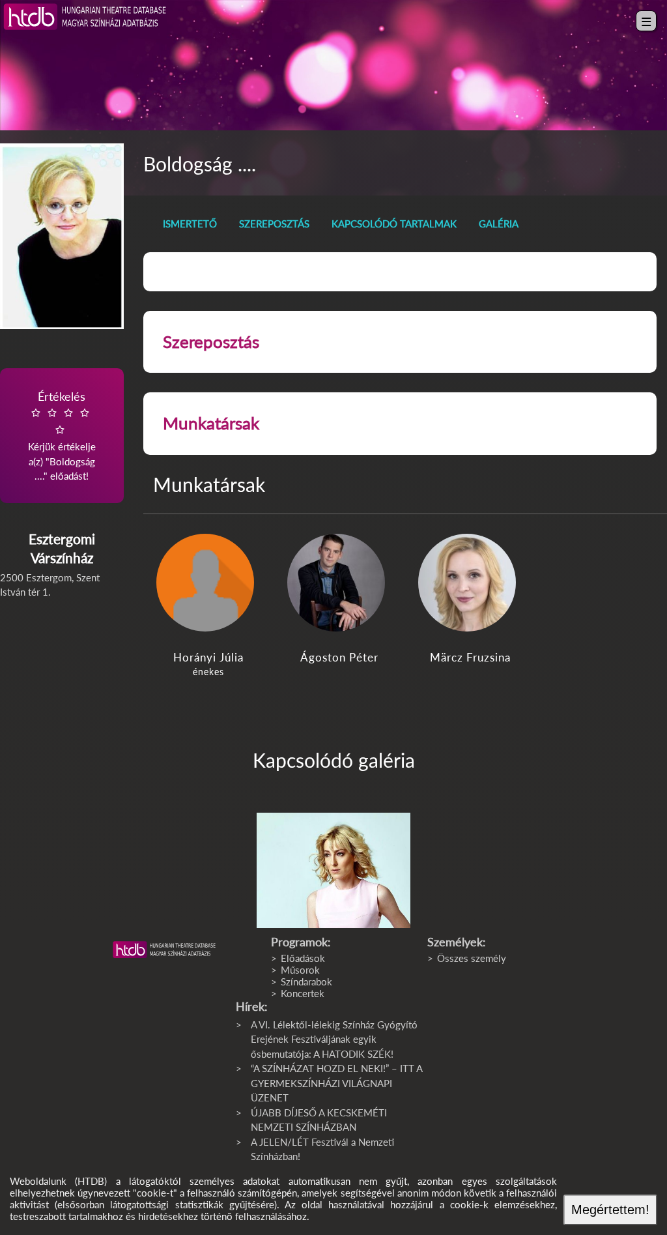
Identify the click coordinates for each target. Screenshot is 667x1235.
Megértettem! (610, 1209)
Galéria (498, 223)
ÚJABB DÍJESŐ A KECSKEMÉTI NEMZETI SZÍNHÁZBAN (319, 1120)
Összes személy (471, 958)
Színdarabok (306, 981)
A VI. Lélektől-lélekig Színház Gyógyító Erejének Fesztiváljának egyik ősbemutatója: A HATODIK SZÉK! (334, 1039)
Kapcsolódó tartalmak (394, 223)
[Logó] (164, 950)
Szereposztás (274, 223)
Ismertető (190, 223)
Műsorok (300, 970)
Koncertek (302, 993)
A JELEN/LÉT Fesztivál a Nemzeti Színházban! (322, 1149)
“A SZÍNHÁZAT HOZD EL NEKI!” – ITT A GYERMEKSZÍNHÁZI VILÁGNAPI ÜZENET (336, 1082)
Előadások (303, 958)
